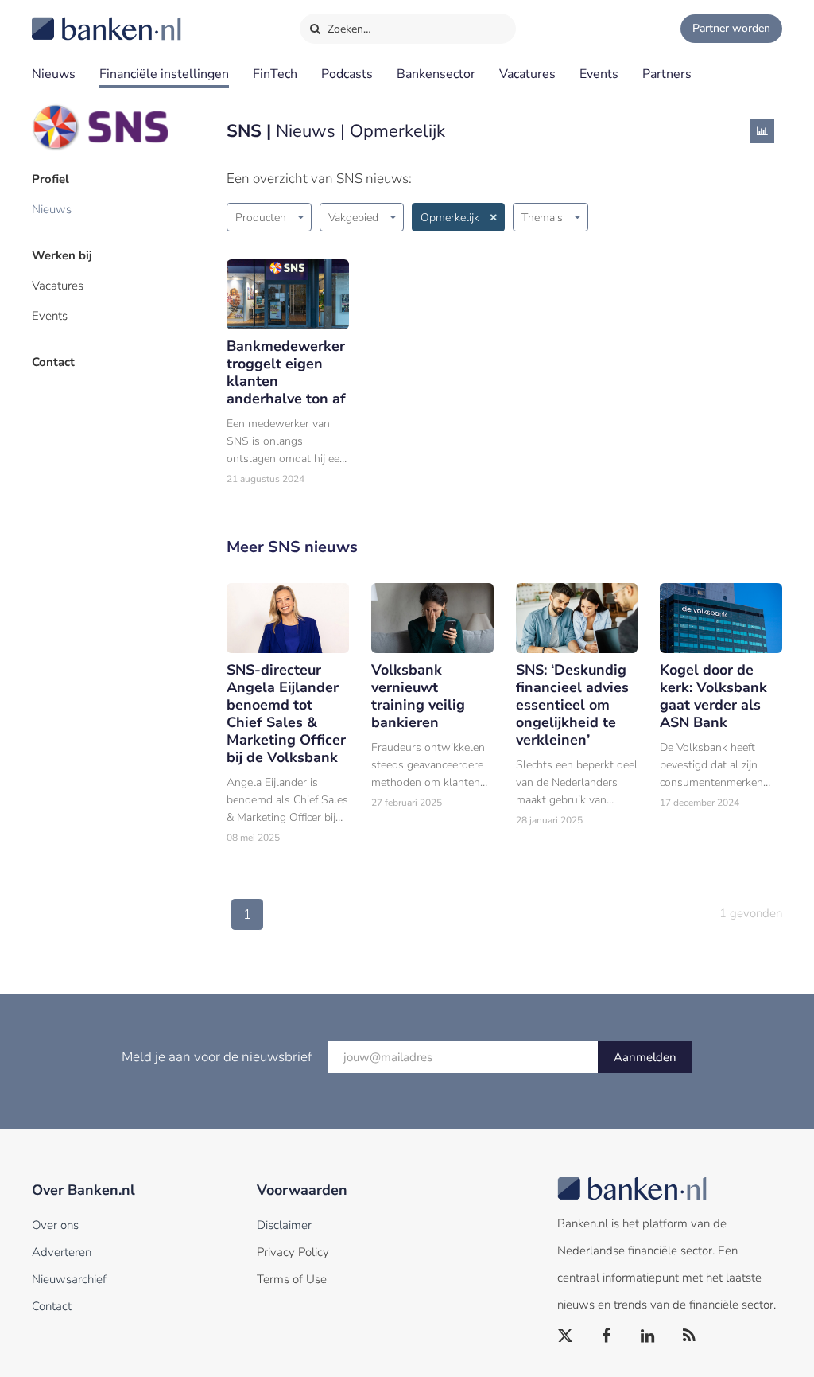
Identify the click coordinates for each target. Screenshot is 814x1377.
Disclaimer (284, 1225)
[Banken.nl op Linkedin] (648, 1336)
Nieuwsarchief (69, 1279)
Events (598, 74)
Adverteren (61, 1252)
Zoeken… (347, 29)
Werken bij (62, 255)
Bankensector (436, 74)
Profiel (50, 179)
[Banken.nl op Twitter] (566, 1336)
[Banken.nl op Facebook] (607, 1336)
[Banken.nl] (67, 18)
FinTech (275, 74)
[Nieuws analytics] (762, 131)
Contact (53, 362)
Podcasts (347, 74)
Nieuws (54, 74)
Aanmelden (645, 1057)
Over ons (55, 1225)
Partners (667, 74)
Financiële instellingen (164, 74)
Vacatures (527, 74)
